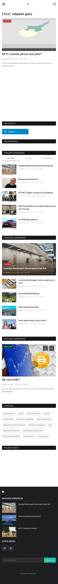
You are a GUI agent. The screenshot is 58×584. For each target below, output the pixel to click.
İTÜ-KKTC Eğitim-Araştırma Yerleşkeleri (35, 193)
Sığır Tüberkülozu (44, 419)
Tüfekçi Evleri (29, 436)
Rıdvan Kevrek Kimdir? (28, 179)
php (50, 425)
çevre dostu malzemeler (32, 430)
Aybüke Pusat (8, 413)
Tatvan (46, 413)
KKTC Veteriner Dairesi (27, 528)
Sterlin (20, 413)
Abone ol (50, 560)
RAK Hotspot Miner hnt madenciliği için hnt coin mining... (37, 207)
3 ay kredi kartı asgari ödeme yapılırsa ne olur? (36, 281)
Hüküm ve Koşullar (28, 573)
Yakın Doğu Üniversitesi (28, 307)
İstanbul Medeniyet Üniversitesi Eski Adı (35, 166)
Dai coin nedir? (11, 379)
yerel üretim (8, 419)
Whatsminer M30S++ (11, 436)
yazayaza (5, 59)
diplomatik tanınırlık (11, 430)
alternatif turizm (33, 413)
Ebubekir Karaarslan (37, 425)
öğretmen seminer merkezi (14, 425)
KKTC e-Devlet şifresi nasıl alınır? (22, 54)
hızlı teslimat (43, 436)
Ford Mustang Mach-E (28, 219)
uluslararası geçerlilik (25, 419)
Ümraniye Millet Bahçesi (29, 293)
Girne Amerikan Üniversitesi (29, 516)
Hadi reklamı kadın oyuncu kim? (32, 320)
